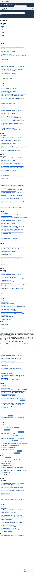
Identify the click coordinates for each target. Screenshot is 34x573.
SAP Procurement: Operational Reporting (7, 528)
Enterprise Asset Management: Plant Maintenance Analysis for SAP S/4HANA (13, 306)
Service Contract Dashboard (5, 491)
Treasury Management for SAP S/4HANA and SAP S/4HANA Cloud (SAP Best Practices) (14, 55)
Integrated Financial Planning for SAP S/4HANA (8, 73)
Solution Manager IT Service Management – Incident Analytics (11, 443)
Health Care (3, 461)
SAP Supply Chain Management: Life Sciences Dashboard (10, 379)
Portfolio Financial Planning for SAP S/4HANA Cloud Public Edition (11, 255)
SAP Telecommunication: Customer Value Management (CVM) (11, 207)
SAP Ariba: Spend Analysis (5, 493)
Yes (25, 571)
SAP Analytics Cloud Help (6, 8)
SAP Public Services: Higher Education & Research (9, 467)
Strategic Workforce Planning (6, 316)
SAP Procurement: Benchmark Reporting (7, 526)
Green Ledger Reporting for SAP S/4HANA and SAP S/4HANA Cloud (11, 69)
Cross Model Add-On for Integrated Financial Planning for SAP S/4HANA (12, 47)
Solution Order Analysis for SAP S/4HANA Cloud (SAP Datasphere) (11, 404)
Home (1, 4)
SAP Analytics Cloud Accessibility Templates (8, 406)
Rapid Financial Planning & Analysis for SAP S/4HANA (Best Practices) (12, 95)
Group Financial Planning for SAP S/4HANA (8, 51)
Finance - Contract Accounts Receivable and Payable (9, 431)
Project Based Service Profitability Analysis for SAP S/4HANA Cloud (11, 226)
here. (19, 474)
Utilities (2, 293)
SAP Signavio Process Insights (6, 54)
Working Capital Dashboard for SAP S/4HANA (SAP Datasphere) (11, 150)
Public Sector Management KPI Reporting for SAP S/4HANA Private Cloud (12, 375)
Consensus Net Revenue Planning (6, 216)
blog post (5, 9)
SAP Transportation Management (6, 531)
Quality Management (4, 59)
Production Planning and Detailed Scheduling (8, 116)
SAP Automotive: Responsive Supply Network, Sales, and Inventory (11, 376)
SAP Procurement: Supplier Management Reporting (9, 529)
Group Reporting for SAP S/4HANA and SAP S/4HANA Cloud (10, 189)
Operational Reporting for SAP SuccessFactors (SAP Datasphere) (11, 195)
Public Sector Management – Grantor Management (9, 238)
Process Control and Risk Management (7, 92)
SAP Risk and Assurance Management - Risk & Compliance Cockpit (11, 123)
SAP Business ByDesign (5, 447)
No (27, 571)
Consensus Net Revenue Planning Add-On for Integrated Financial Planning (13, 217)
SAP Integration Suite (4, 315)
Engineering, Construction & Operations (7, 459)
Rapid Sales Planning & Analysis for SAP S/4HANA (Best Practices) (11, 164)
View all (2, 36)
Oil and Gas (3, 465)
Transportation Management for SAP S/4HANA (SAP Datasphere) (11, 288)
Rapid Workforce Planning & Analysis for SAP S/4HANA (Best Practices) (12, 98)
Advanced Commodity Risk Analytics (7, 78)
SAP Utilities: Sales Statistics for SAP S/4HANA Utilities (9, 129)
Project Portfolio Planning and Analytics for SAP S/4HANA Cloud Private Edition (13, 94)
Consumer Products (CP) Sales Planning (7, 128)
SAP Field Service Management (6, 494)
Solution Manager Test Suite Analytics (7, 445)
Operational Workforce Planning (6, 144)
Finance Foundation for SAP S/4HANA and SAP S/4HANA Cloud (11, 358)
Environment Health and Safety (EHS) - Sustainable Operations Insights (12, 185)
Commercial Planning (4, 213)
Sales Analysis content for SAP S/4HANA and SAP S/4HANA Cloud (11, 368)
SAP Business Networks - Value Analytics (7, 449)
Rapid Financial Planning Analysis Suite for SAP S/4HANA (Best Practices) (12, 147)
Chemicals (3, 457)
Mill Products (3, 463)
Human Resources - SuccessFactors (7, 435)
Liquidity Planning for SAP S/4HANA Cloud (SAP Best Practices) (11, 484)
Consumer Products (4, 373)
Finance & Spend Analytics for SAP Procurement (9, 48)
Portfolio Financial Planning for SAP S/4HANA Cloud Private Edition (11, 257)
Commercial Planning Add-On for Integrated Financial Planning (11, 214)
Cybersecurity (3, 508)
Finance (2, 429)
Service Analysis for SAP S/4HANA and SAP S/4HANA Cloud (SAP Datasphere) (13, 403)
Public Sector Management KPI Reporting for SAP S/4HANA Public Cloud (12, 176)
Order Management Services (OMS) (7, 281)
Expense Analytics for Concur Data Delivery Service (9, 248)
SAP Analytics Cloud (5, 4)
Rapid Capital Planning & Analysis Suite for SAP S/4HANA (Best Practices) (12, 99)
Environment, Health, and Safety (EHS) (7, 427)
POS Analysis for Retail (5, 175)
